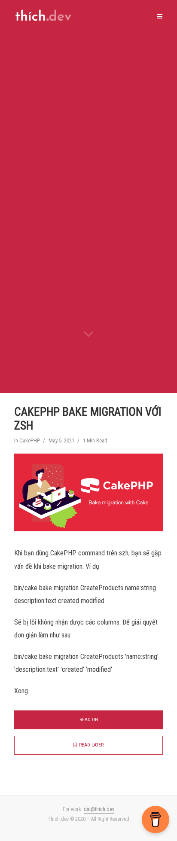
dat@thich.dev (99, 809)
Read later (91, 745)
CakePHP (29, 440)
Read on (88, 719)
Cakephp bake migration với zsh (87, 419)
